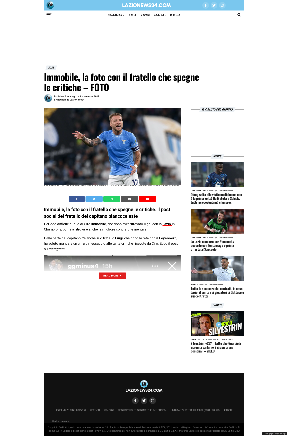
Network (228, 410)
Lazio (167, 224)
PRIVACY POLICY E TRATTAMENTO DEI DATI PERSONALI (143, 410)
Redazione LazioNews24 (70, 99)
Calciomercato (116, 14)
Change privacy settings (275, 433)
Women (132, 14)
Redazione (109, 410)
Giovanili (145, 14)
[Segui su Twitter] (144, 400)
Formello (175, 14)
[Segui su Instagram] (152, 400)
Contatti (95, 410)
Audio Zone (160, 14)
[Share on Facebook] (77, 199)
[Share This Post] (112, 199)
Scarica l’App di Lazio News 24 (71, 410)
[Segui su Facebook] (135, 400)
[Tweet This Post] (94, 199)
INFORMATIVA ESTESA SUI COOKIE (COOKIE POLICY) (196, 410)
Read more (110, 275)
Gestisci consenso (61, 421)
